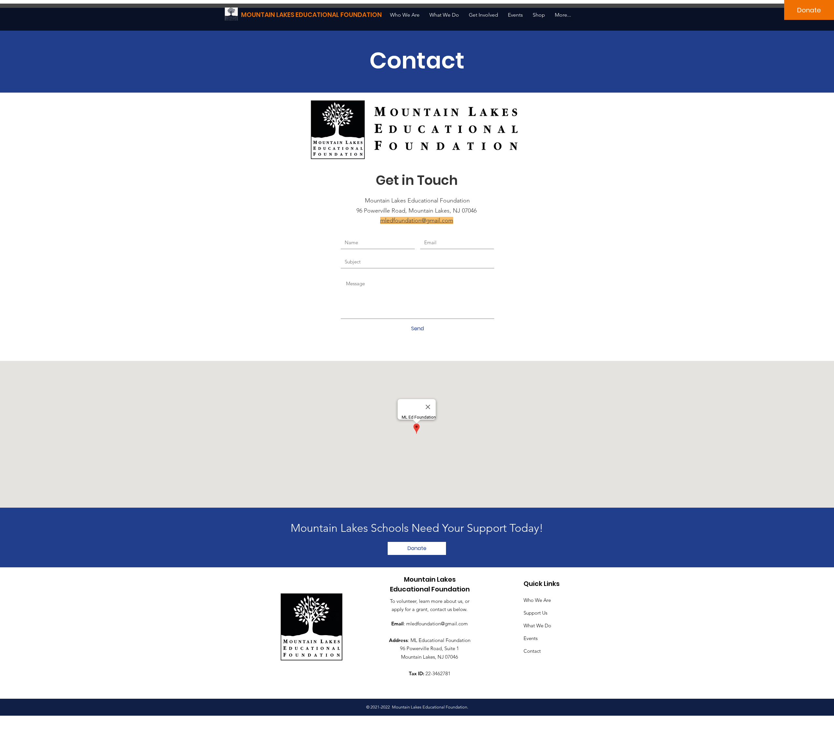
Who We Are (537, 600)
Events (531, 638)
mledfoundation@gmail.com (437, 623)
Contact (532, 651)
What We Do (537, 625)
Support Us (535, 613)
